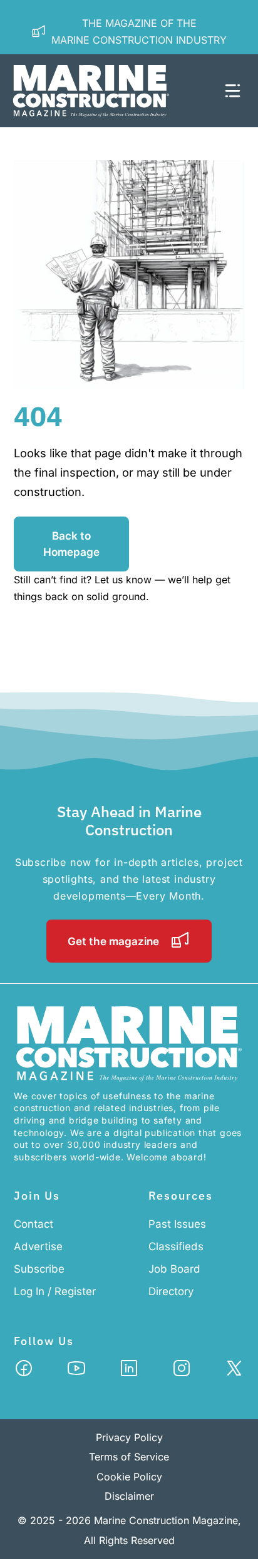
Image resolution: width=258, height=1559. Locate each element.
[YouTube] (76, 1372)
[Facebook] (24, 1372)
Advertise (38, 1246)
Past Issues (177, 1224)
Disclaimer (129, 1496)
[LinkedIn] (129, 1372)
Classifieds (176, 1246)
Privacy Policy (129, 1437)
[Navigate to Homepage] (105, 91)
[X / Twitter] (234, 1372)
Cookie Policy (129, 1476)
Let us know (123, 579)
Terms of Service (129, 1456)
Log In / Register (55, 1291)
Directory (171, 1291)
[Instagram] (182, 1372)
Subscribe (39, 1269)
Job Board (174, 1269)
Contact (33, 1224)
